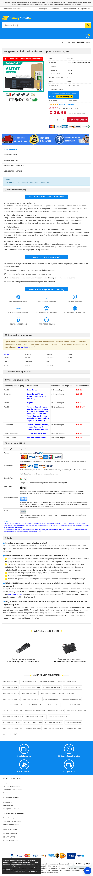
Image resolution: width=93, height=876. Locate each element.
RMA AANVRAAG (9, 837)
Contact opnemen (69, 9)
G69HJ (70, 354)
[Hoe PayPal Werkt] (76, 856)
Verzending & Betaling (14, 166)
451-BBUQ (7, 365)
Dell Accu (71, 42)
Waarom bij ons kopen (11, 786)
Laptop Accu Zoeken (25, 347)
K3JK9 (70, 358)
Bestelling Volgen (9, 818)
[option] (23, 76)
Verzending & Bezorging (12, 821)
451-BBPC (50, 358)
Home (63, 42)
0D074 (70, 362)
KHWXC (28, 354)
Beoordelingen (10, 155)
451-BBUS (28, 362)
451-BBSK (49, 365)
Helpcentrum (85, 9)
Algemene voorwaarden (12, 789)
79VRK (27, 358)
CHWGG (49, 354)
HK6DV (6, 362)
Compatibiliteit (11, 160)
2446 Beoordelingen (66, 104)
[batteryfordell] (22, 17)
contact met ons (15, 594)
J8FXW (6, 358)
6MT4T (48, 362)
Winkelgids (43, 9)
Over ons (55, 9)
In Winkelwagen (79, 119)
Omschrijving (10, 149)
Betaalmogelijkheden (11, 824)
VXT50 (27, 365)
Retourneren (8, 805)
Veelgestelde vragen (13, 171)
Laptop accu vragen (10, 840)
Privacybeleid (8, 793)
